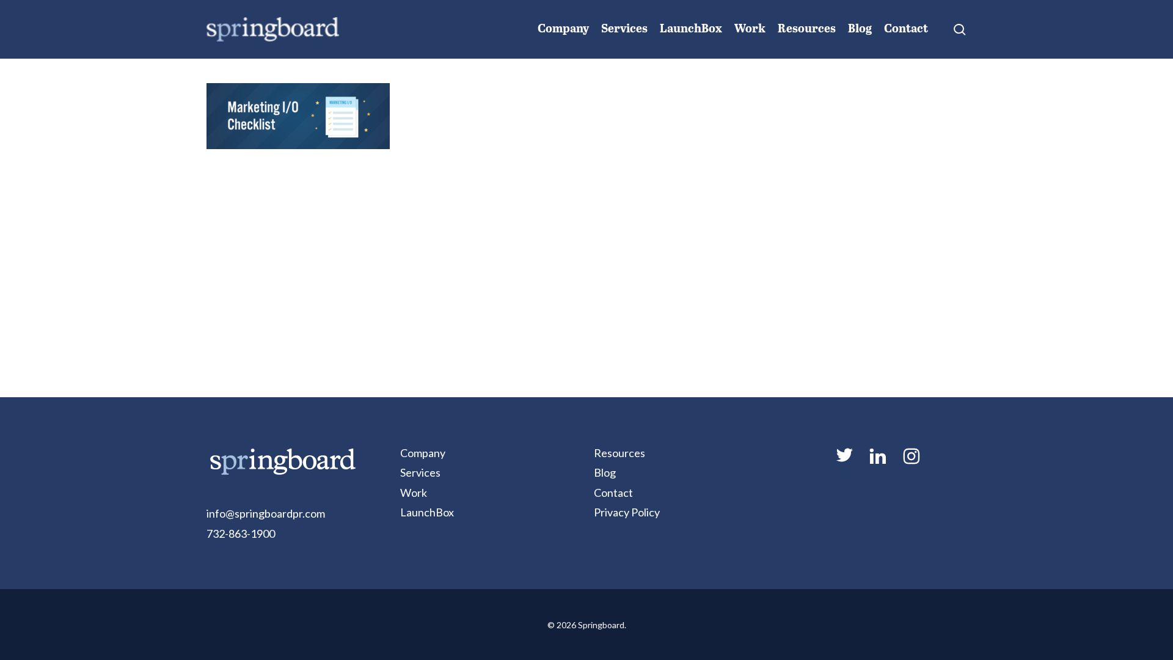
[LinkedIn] (877, 461)
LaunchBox (427, 512)
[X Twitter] (843, 460)
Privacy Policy (627, 512)
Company (422, 453)
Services (420, 472)
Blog (605, 472)
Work (413, 492)
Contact (613, 492)
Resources (619, 453)
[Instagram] (911, 461)
